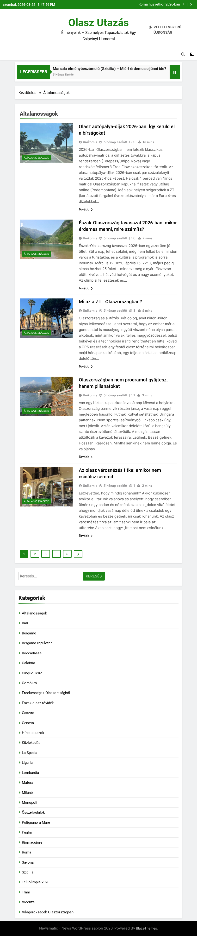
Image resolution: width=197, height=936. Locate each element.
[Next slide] (191, 4)
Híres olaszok (33, 733)
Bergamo (29, 633)
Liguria (27, 762)
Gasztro (28, 713)
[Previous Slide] (183, 4)
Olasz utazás (98, 23)
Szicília (27, 872)
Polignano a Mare (36, 822)
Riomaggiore (32, 842)
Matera (27, 782)
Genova (28, 723)
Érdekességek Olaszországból (46, 693)
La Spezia (29, 753)
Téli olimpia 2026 (35, 882)
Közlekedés (31, 742)
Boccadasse (32, 653)
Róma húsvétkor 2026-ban (159, 4)
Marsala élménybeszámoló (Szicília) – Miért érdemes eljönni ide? (100, 68)
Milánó (27, 793)
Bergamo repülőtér (37, 643)
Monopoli (29, 802)
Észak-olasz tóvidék (38, 703)
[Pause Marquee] (175, 72)
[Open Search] (183, 54)
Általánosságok (36, 158)
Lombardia (30, 773)
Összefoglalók (33, 812)
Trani (26, 892)
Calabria (28, 663)
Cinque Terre (32, 673)
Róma (26, 852)
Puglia (27, 832)
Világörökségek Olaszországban (48, 912)
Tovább (84, 209)
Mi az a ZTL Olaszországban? (110, 301)
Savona (28, 862)
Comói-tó (29, 683)
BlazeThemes (146, 928)
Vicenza (28, 902)
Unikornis (90, 141)
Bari (25, 623)
